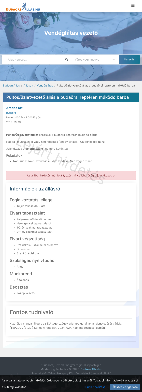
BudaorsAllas (11, 85)
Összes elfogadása (125, 387)
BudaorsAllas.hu (91, 369)
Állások (28, 85)
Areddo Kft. (14, 108)
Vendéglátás (45, 85)
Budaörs (11, 112)
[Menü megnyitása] (133, 5)
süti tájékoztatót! (15, 387)
